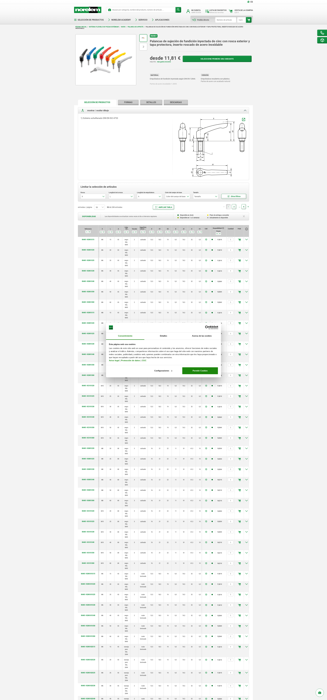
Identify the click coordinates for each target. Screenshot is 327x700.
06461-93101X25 (88, 521)
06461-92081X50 (88, 365)
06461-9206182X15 (88, 647)
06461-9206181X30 (88, 605)
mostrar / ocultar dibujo (98, 110)
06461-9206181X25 (88, 594)
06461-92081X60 (88, 375)
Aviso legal (114, 360)
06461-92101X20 (88, 386)
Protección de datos (130, 360)
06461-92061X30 (88, 271)
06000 (123, 27)
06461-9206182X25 (88, 673)
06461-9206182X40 (88, 699)
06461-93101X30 (88, 532)
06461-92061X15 (88, 239)
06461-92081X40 (88, 354)
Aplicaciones (162, 20)
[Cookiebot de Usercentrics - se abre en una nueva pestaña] (207, 327)
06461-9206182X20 (88, 660)
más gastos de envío (164, 62)
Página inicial (81, 27)
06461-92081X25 (88, 333)
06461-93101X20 (88, 511)
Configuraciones (161, 371)
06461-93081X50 (88, 490)
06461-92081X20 (88, 323)
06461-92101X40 (88, 417)
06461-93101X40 (88, 542)
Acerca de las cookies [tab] (202, 336)
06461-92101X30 (88, 406)
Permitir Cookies (200, 371)
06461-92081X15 (88, 313)
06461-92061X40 (88, 281)
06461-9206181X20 (88, 584)
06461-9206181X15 (88, 574)
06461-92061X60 (88, 302)
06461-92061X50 (88, 292)
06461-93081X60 (88, 500)
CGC (144, 360)
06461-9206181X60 (88, 636)
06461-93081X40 (88, 479)
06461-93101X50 (88, 553)
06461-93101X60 (88, 563)
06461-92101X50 (88, 427)
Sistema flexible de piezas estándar (104, 27)
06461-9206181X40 (88, 615)
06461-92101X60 (88, 438)
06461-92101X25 (88, 396)
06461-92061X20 (88, 250)
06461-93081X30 (88, 469)
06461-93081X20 (88, 448)
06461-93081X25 (88, 459)
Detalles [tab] (163, 336)
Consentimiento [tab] (125, 336)
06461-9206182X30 (88, 686)
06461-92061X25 (88, 260)
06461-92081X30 (88, 344)
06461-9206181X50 (88, 626)
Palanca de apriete (135, 27)
